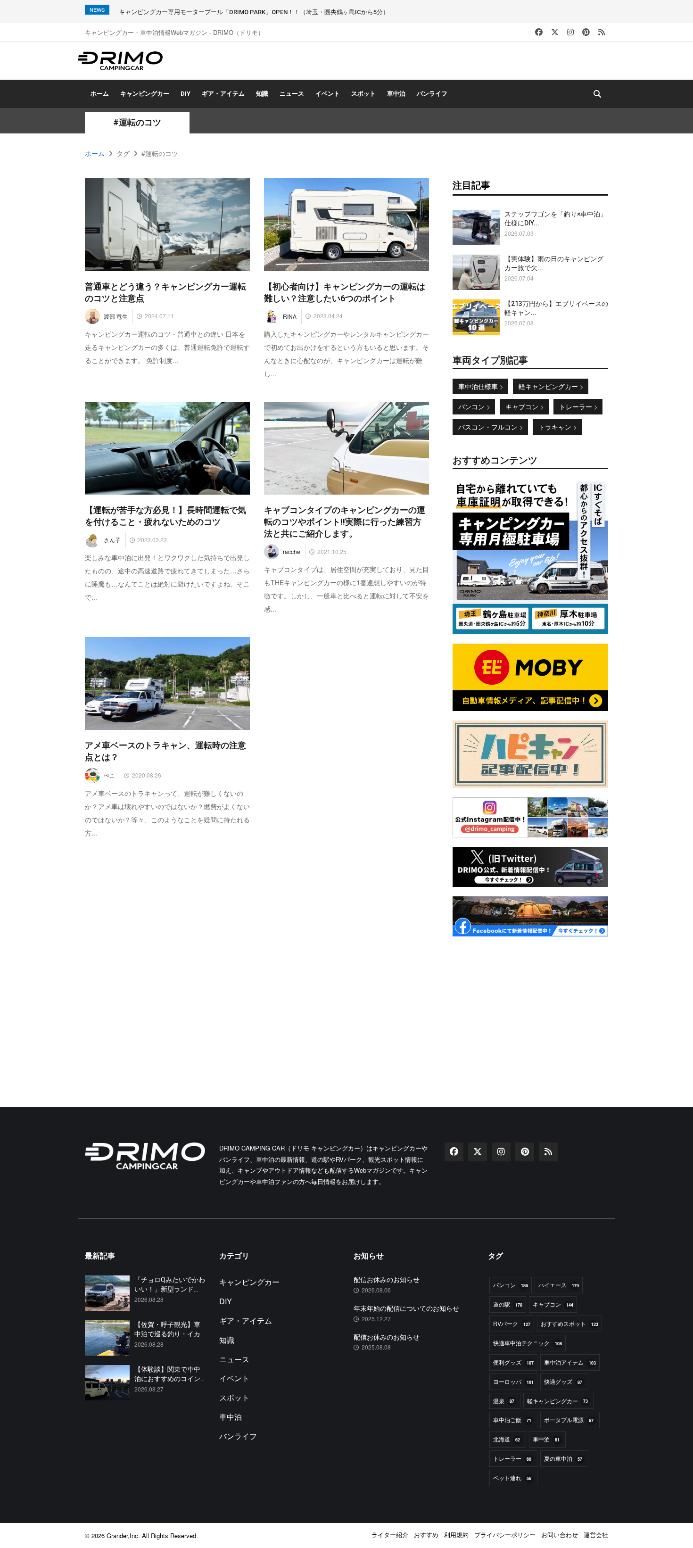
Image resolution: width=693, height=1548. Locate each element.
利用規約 (456, 1534)
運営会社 (596, 1534)
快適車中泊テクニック (527, 1343)
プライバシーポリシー (505, 1534)
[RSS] (601, 32)
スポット (363, 93)
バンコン (472, 406)
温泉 (503, 1401)
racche (291, 551)
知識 (262, 93)
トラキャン (555, 426)
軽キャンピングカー (549, 386)
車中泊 (396, 93)
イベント (327, 93)
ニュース (292, 93)
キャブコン (522, 406)
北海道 (506, 1439)
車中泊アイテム (570, 1362)
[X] (555, 32)
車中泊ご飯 (512, 1420)
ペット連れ (512, 1477)
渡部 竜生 (116, 316)
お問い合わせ (559, 1534)
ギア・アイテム (223, 93)
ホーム (100, 93)
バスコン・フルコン (489, 426)
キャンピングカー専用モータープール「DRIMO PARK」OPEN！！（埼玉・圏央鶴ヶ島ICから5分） (254, 12)
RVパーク (511, 1323)
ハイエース (558, 1285)
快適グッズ (563, 1381)
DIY (185, 93)
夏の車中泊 (563, 1458)
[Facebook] (539, 32)
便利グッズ (513, 1362)
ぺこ (109, 775)
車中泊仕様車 (479, 386)
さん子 (112, 540)
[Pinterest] (586, 32)
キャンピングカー (144, 93)
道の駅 (507, 1304)
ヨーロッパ (513, 1381)
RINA (290, 316)
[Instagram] (570, 32)
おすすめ (426, 1534)
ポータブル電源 (569, 1420)
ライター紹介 (389, 1534)
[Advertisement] (530, 1005)
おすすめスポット (569, 1323)
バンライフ (432, 93)
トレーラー (576, 406)
